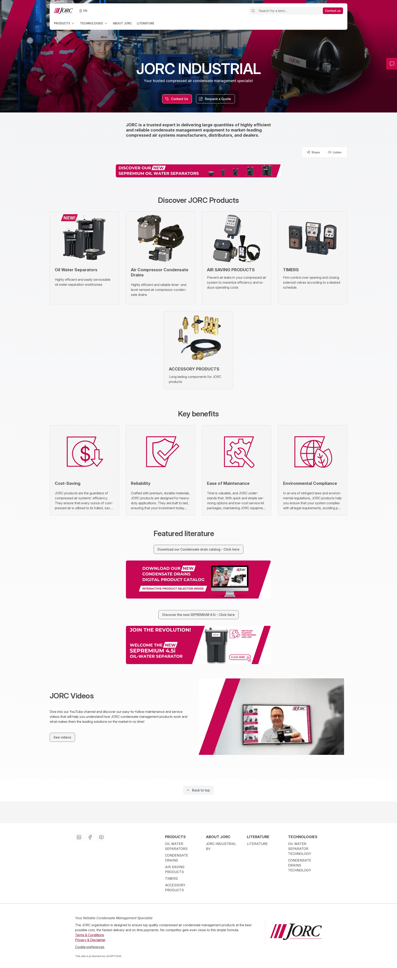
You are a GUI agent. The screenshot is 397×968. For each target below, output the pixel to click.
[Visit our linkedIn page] (79, 837)
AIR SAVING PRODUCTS (174, 869)
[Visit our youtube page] (101, 837)
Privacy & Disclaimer (90, 940)
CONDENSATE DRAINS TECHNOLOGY (299, 865)
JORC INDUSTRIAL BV (221, 846)
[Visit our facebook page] (90, 837)
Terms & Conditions (89, 935)
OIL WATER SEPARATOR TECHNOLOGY (299, 849)
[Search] (253, 10)
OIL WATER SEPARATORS (176, 846)
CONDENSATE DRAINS (176, 857)
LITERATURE (257, 844)
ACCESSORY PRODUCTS (175, 887)
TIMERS (171, 878)
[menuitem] (64, 23)
